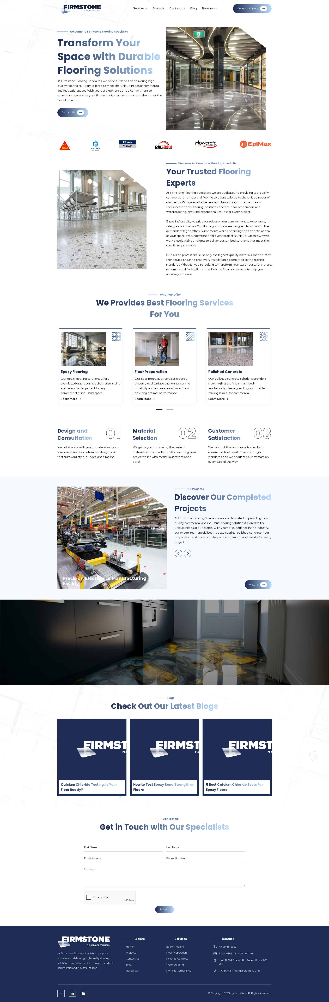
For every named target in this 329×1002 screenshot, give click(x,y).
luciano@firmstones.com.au (236, 953)
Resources (209, 8)
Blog (193, 8)
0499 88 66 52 (227, 946)
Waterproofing (175, 964)
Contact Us (177, 8)
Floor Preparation (176, 952)
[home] (80, 8)
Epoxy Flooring (175, 946)
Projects (158, 8)
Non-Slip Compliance (178, 970)
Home (130, 946)
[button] (140, 8)
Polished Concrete (177, 958)
